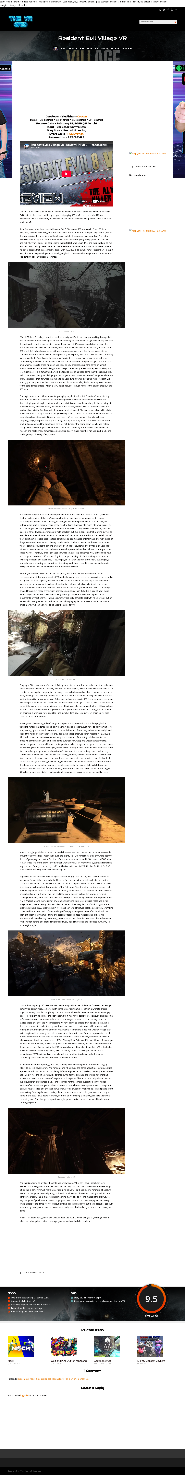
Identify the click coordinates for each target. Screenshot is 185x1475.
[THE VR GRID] (20, 27)
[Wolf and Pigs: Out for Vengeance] (64, 1355)
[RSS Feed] (160, 10)
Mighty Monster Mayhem (151, 1360)
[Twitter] (164, 10)
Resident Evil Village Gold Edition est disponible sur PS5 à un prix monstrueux (53, 1378)
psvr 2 (41, 1273)
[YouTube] (172, 10)
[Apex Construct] (107, 1355)
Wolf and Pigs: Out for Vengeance (69, 1360)
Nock (11, 1360)
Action (26, 1273)
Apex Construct (102, 1360)
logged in (24, 1395)
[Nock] (21, 1355)
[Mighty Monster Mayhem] (150, 1355)
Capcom (82, 116)
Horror (33, 1273)
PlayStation (75, 133)
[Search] (175, 22)
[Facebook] (168, 10)
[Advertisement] (92, 86)
